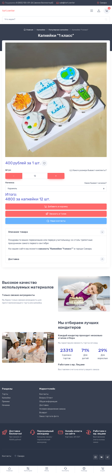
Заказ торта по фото (49, 416)
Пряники (6, 401)
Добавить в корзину (58, 206)
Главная (29, 30)
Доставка (43, 405)
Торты (5, 394)
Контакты (43, 394)
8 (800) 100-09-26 (24, 3)
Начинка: (9, 183)
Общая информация (48, 401)
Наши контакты (57, 221)
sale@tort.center (67, 3)
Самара (103, 3)
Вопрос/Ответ (46, 398)
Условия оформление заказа (52, 409)
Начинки (6, 405)
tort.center (8, 10)
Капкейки (6, 398)
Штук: (8, 170)
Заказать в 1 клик (57, 214)
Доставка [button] (13, 259)
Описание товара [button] (18, 232)
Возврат (43, 412)
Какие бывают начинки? (96, 183)
